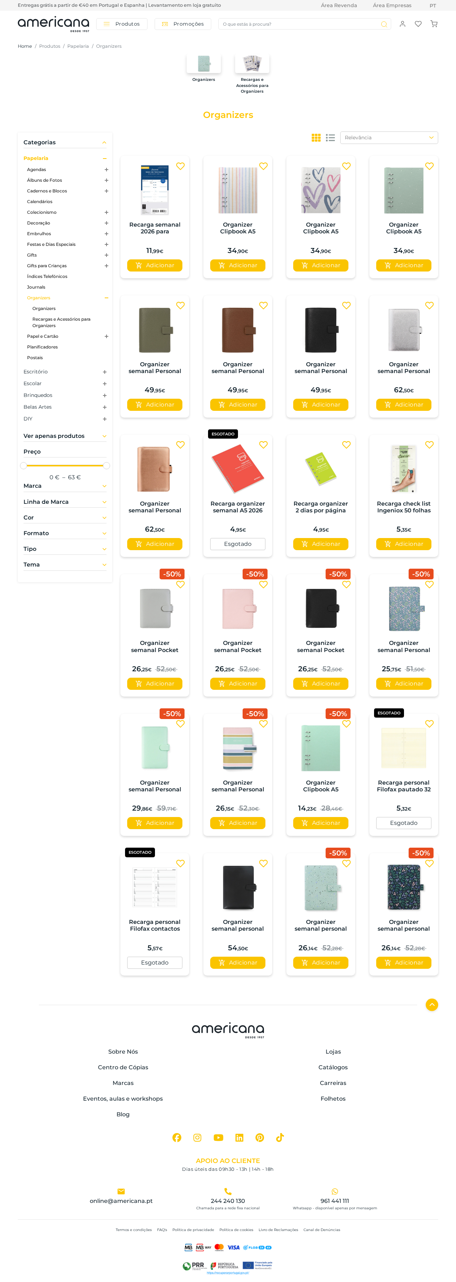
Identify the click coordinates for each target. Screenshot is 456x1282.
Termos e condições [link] (134, 1229)
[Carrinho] (434, 23)
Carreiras (333, 1083)
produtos (49, 46)
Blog (123, 1114)
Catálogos (333, 1067)
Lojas (333, 1051)
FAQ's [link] (162, 1229)
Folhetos (333, 1098)
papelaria (78, 46)
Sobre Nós (123, 1051)
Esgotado (238, 544)
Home (25, 46)
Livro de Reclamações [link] (278, 1229)
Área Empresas (392, 5)
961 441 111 (335, 1201)
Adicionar (160, 265)
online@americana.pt (121, 1201)
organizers (108, 46)
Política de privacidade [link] (193, 1229)
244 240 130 (228, 1201)
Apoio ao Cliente (228, 1161)
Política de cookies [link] (236, 1229)
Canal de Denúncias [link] (322, 1229)
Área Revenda (339, 5)
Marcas (123, 1083)
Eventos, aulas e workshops (123, 1098)
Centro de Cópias (123, 1067)
